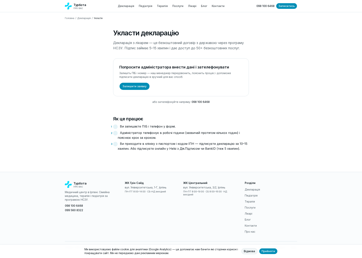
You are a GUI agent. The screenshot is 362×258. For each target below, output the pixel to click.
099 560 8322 (74, 210)
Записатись (286, 6)
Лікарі (192, 6)
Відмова (249, 251)
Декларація (126, 6)
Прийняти (268, 251)
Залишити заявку (134, 86)
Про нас (250, 231)
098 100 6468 (265, 6)
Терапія (162, 6)
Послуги (177, 6)
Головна (69, 18)
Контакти (218, 6)
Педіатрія (145, 6)
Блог (204, 6)
